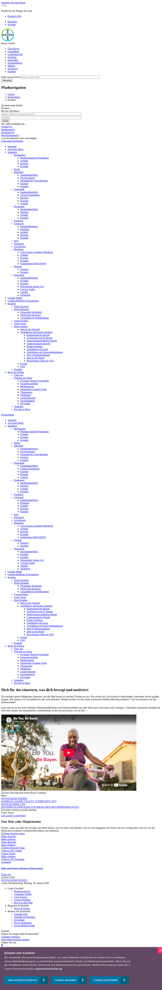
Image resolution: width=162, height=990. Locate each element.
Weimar (18, 266)
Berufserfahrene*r (10, 135)
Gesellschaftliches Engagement (23, 300)
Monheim (19, 249)
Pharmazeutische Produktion (34, 158)
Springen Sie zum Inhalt (13, 2)
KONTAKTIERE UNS (13, 804)
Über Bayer (13, 48)
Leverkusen (20, 246)
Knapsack (19, 243)
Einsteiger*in (7, 132)
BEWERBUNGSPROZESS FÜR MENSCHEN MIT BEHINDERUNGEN (40, 807)
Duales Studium (35, 346)
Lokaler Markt (15, 298)
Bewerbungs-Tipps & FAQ (40, 360)
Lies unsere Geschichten (13, 815)
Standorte (12, 21)
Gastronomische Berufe (38, 343)
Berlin (17, 169)
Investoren (13, 68)
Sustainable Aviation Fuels (33, 389)
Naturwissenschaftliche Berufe (42, 340)
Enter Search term (10, 77)
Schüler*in (6, 126)
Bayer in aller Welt (23, 902)
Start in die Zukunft (30, 329)
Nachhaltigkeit (15, 63)
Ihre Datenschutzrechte (22, 980)
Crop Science (20, 897)
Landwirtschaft (15, 54)
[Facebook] (2, 945)
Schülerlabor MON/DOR (33, 263)
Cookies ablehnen (65, 980)
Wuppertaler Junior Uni (32, 286)
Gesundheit (13, 51)
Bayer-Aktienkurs (23, 922)
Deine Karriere (21, 306)
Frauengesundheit (29, 383)
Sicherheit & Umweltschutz (34, 180)
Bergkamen (19, 155)
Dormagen (19, 206)
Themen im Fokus (23, 378)
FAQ (22, 366)
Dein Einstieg (21, 326)
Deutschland (7, 414)
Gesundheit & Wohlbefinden (34, 318)
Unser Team (20, 323)
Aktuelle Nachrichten (24, 917)
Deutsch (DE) (15, 16)
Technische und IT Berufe (40, 338)
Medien (11, 65)
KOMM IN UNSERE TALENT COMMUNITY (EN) (28, 801)
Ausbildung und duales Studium (36, 332)
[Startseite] (7, 40)
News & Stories (22, 908)
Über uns (18, 375)
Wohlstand (25, 395)
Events (24, 363)
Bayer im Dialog (16, 372)
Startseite (12, 146)
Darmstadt (19, 189)
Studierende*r (8, 129)
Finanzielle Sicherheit (31, 312)
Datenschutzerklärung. (50, 968)
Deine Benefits (21, 309)
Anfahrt (24, 160)
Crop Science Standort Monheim (36, 252)
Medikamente (27, 386)
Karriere (12, 71)
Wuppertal (19, 275)
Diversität (25, 403)
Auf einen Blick (16, 149)
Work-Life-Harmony (30, 315)
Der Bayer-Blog (22, 409)
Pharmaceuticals (22, 891)
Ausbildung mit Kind (37, 349)
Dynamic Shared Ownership (34, 380)
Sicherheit (25, 295)
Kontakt (12, 24)
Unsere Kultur (21, 320)
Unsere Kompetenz (30, 195)
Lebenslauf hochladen (12, 141)
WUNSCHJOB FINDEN (14, 798)
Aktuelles (18, 406)
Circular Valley (27, 289)
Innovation (13, 60)
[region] (81, 968)
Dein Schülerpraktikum (38, 355)
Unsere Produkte (22, 900)
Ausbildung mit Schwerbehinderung (45, 352)
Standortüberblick (29, 175)
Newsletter (19, 920)
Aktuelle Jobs (21, 914)
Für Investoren (27, 178)
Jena (16, 240)
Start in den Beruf (35, 358)
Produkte (12, 57)
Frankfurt (18, 220)
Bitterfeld (18, 172)
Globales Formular (10, 936)
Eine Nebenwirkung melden (15, 939)
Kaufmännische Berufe (38, 335)
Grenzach (19, 223)
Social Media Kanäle (24, 925)
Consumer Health (22, 894)
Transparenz (26, 392)
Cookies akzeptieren (105, 980)
